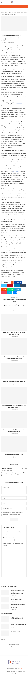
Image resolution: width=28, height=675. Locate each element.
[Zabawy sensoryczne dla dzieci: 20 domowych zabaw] (14, 444)
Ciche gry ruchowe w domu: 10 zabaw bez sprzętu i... (14, 382)
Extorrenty (10, 673)
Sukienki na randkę (21, 671)
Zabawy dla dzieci (12, 12)
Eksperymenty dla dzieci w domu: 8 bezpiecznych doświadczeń (14, 357)
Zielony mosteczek (15, 631)
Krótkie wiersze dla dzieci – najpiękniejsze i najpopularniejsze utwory (17, 592)
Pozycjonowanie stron (10, 671)
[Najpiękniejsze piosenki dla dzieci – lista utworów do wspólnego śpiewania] (5, 619)
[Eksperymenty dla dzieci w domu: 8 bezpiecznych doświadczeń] (14, 346)
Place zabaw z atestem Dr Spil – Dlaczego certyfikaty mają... (14, 333)
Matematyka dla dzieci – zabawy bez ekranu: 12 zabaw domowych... (14, 406)
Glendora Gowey (6, 468)
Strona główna (4, 12)
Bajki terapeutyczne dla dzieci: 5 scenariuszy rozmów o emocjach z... (14, 430)
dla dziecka (16, 171)
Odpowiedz (24, 468)
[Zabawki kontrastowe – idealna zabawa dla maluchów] (5, 626)
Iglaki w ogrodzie (18, 673)
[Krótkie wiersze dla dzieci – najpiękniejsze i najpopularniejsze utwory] (5, 592)
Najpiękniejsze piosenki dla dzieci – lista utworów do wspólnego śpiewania (17, 618)
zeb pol (25, 673)
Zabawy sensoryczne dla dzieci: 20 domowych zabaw (14, 454)
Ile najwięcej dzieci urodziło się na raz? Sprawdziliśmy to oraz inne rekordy (18, 606)
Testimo (20, 668)
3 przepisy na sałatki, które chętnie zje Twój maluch (17, 598)
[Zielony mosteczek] (5, 633)
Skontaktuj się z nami (16, 652)
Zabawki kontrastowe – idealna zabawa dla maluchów (18, 625)
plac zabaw (19, 103)
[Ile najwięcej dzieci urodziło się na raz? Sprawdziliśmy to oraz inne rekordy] (5, 606)
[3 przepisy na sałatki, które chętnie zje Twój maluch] (5, 599)
